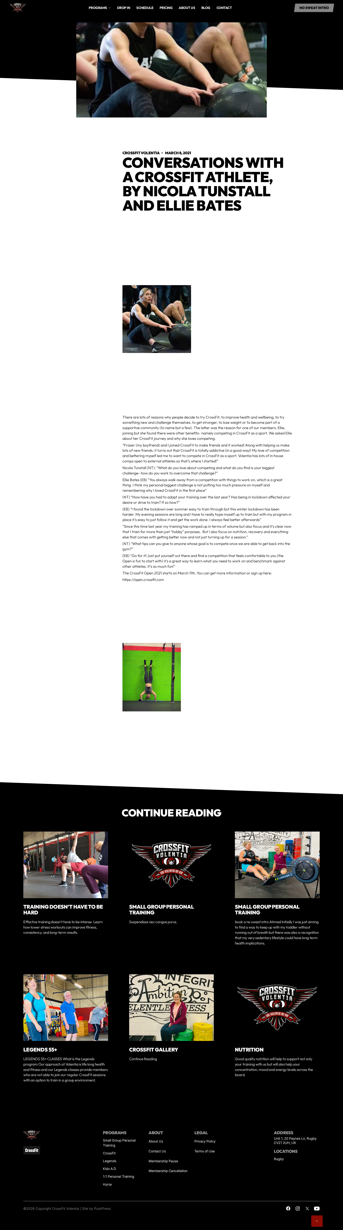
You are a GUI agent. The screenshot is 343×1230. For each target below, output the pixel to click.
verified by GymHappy (29, 1225)
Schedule (144, 8)
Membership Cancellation (168, 1171)
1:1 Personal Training (118, 1176)
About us (187, 8)
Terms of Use (204, 1151)
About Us (156, 1141)
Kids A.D (109, 1169)
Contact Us (157, 1151)
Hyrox (107, 1184)
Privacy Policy (205, 1141)
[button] (100, 8)
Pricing (166, 8)
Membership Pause (163, 1161)
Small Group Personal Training (119, 1142)
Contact (224, 8)
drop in (123, 8)
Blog (205, 8)
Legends (109, 1161)
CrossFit (109, 1153)
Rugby (279, 1159)
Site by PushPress (96, 1209)
